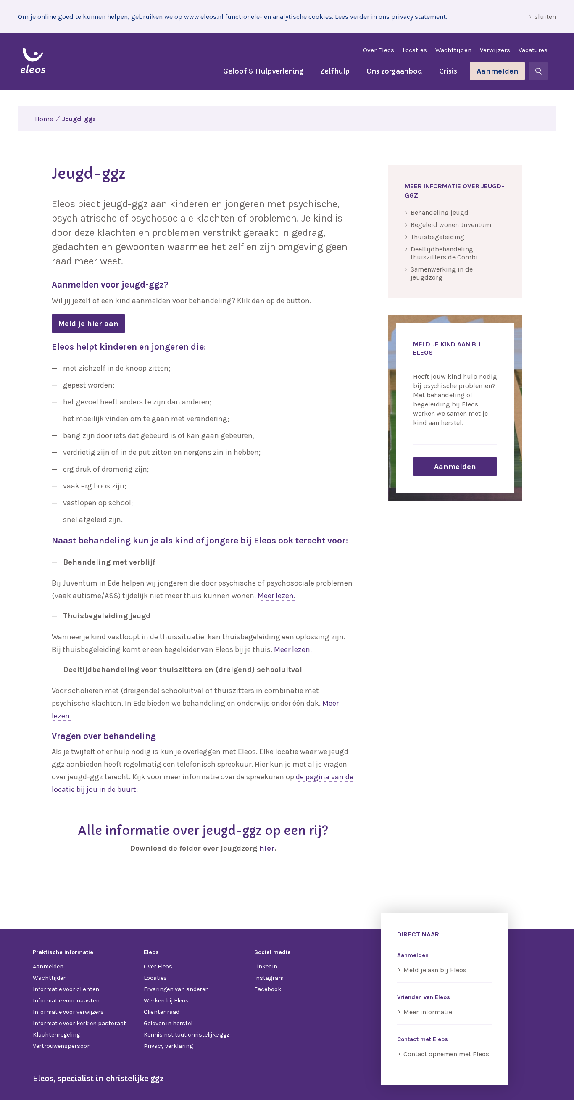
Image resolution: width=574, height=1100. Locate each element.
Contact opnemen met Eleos (446, 1054)
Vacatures (533, 50)
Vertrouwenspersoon (62, 1046)
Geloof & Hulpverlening (263, 71)
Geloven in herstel (168, 1023)
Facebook (267, 989)
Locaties (415, 50)
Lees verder (352, 17)
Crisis (448, 71)
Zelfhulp (335, 71)
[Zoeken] (538, 71)
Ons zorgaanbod (394, 71)
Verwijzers (495, 50)
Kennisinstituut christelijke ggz (186, 1034)
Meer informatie (427, 1012)
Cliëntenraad (161, 1012)
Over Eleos (378, 50)
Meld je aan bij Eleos (434, 970)
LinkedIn (265, 966)
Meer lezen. (276, 595)
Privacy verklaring (168, 1046)
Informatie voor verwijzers (68, 1012)
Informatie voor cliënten (66, 989)
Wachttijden (453, 50)
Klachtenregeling (56, 1034)
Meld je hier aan (88, 323)
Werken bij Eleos (166, 1000)
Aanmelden (498, 71)
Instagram (269, 977)
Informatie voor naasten (66, 1000)
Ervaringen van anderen (176, 989)
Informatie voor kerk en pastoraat (79, 1023)
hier (266, 848)
